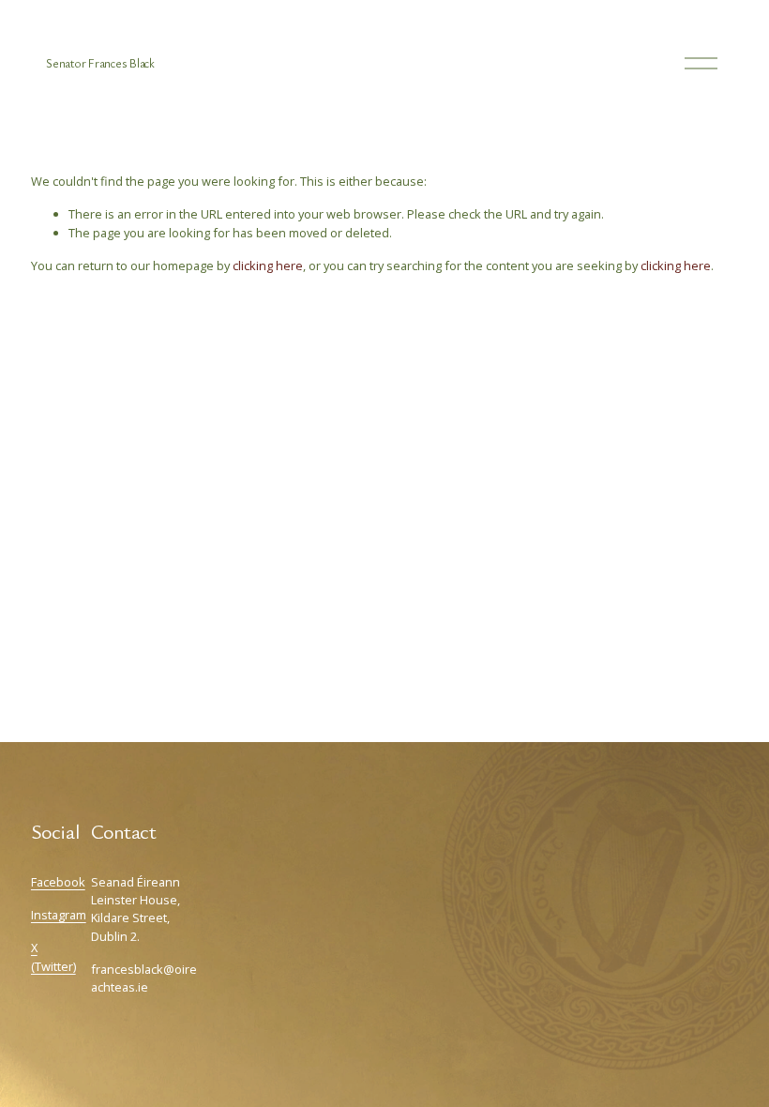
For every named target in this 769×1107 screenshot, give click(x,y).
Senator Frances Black (100, 63)
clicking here (268, 265)
